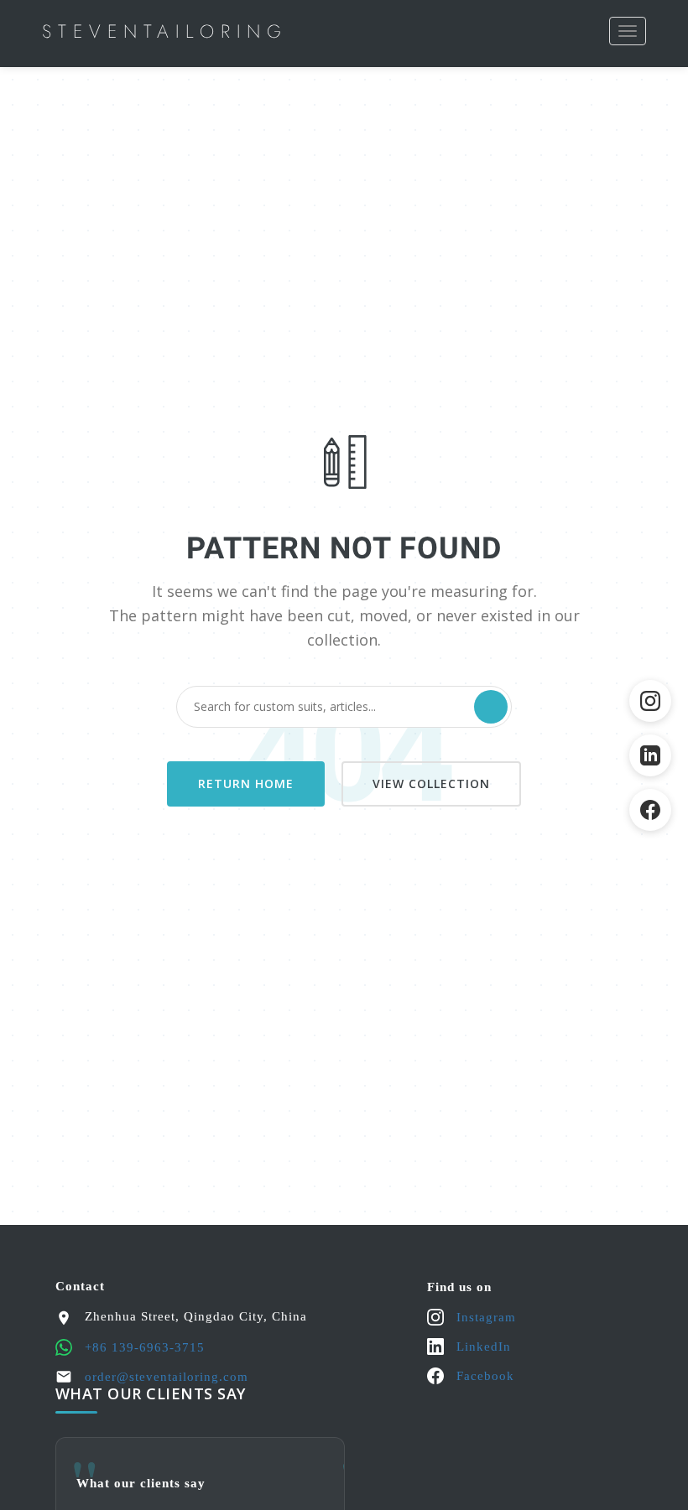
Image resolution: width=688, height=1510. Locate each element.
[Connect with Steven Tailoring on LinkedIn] (650, 755)
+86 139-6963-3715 (145, 1347)
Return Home (246, 783)
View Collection (431, 783)
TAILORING (165, 31)
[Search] (491, 707)
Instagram (486, 1317)
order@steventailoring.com (166, 1376)
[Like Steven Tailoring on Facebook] (650, 810)
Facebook (485, 1376)
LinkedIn (483, 1346)
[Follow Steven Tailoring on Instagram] (650, 701)
